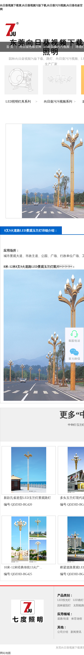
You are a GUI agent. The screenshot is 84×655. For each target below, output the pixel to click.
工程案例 (20, 57)
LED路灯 (78, 600)
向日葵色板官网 (30, 46)
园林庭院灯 (64, 605)
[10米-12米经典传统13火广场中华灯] (29, 562)
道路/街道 (63, 618)
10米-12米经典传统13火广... (23, 567)
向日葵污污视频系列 (58, 101)
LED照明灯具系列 (18, 101)
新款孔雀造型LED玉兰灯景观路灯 (27, 497)
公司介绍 (62, 631)
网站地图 (5, 653)
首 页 (9, 46)
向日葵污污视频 (58, 46)
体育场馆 (76, 618)
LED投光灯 (64, 600)
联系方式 (38, 57)
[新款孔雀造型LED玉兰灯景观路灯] (29, 492)
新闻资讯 (76, 631)
